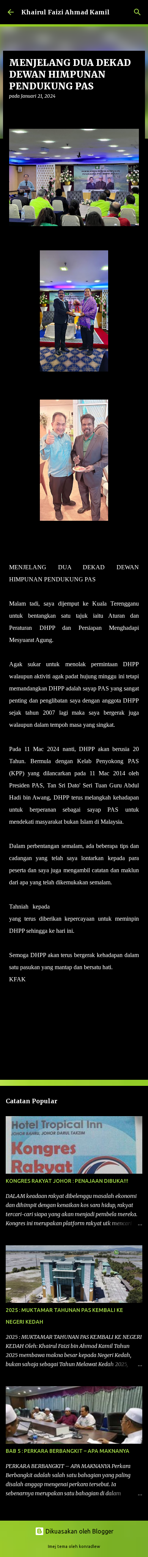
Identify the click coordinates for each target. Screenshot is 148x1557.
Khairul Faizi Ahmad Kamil (65, 12)
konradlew (89, 1546)
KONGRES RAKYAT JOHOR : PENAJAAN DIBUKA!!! (67, 1181)
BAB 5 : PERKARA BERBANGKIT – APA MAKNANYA (67, 1451)
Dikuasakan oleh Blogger (78, 1531)
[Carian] (137, 12)
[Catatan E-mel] (13, 992)
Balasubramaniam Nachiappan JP (96, 906)
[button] (13, 111)
